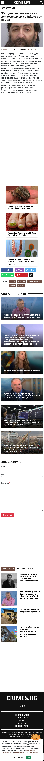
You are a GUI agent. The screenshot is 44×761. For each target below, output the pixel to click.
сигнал (12, 281)
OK (28, 757)
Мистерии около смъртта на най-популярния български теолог (29, 577)
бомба (12, 286)
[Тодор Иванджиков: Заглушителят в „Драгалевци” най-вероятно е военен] (22, 308)
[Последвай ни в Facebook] (22, 706)
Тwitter (32, 270)
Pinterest (23, 275)
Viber (20, 270)
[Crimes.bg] (22, 698)
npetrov (6, 50)
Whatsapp (9, 275)
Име (3, 466)
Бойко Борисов (34, 281)
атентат (21, 286)
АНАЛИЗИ (8, 8)
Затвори (18, 757)
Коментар (5, 483)
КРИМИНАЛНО (22, 715)
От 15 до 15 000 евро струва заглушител (30, 610)
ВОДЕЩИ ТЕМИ (22, 726)
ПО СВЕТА (22, 723)
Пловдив (21, 281)
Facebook (8, 270)
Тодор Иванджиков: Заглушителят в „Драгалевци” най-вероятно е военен (21, 316)
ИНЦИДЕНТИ (22, 718)
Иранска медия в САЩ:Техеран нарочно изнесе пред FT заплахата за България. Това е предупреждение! (20, 448)
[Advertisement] (22, 117)
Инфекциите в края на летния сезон (21, 371)
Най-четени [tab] (8, 569)
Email (3, 474)
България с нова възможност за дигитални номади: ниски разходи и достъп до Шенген (21, 422)
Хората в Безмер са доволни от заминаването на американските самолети (29, 631)
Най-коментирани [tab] (25, 569)
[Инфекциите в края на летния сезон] (22, 362)
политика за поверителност (26, 753)
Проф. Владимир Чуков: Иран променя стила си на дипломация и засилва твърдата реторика (21, 395)
